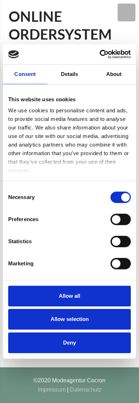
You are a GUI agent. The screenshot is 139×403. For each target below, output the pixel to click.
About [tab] (114, 74)
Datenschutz (86, 390)
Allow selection (70, 319)
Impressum (52, 390)
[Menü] (126, 12)
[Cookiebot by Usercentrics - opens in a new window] (100, 54)
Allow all (69, 296)
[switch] (120, 219)
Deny (69, 343)
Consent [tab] (25, 74)
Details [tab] (69, 74)
